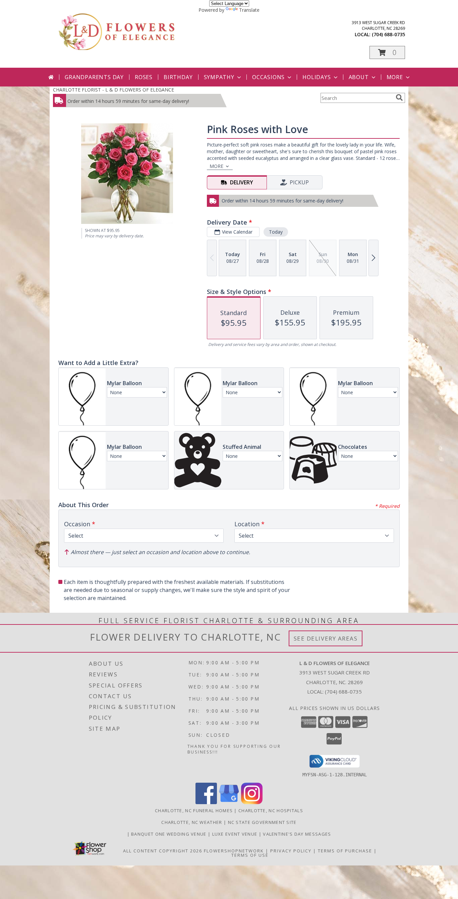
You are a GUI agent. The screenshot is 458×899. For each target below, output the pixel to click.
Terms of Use (250, 855)
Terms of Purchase (345, 851)
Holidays (316, 77)
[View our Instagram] (252, 802)
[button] (387, 52)
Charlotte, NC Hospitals (270, 810)
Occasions (268, 77)
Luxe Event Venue (235, 834)
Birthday (178, 77)
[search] (399, 97)
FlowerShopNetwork (234, 851)
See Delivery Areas (326, 638)
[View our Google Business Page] (229, 802)
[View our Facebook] (206, 802)
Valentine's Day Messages (297, 834)
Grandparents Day (94, 77)
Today (276, 232)
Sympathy (219, 77)
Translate (249, 10)
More (395, 77)
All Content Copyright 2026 (162, 851)
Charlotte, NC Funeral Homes (194, 810)
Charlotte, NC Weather (191, 822)
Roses (144, 77)
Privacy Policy (290, 851)
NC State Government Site (262, 822)
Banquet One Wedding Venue (169, 834)
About (359, 77)
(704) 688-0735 (388, 34)
